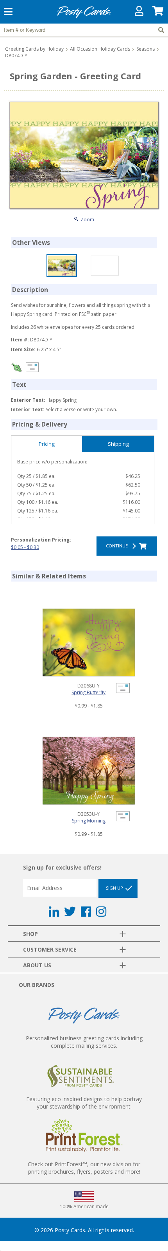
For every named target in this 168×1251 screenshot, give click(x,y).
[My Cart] (158, 12)
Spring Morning (88, 820)
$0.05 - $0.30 (25, 547)
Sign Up (115, 888)
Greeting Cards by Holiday (34, 49)
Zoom (87, 219)
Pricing (47, 443)
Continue (118, 546)
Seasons (145, 49)
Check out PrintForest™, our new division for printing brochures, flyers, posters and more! (84, 1167)
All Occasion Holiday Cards (100, 49)
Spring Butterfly (88, 692)
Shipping (118, 443)
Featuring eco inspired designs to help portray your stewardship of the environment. (84, 1102)
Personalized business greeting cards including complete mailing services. (84, 1041)
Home (84, 17)
